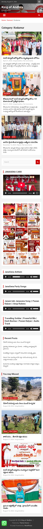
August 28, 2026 (8, 406)
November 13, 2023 (9, 145)
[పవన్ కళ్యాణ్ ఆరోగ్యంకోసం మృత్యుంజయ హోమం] (21, 43)
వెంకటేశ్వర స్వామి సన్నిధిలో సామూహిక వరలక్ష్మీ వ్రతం (19, 353)
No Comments (28, 61)
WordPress (28, 526)
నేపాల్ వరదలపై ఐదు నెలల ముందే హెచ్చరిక (16, 342)
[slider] (19, 276)
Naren (19, 145)
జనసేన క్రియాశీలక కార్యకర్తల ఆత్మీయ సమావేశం (20, 142)
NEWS (13, 137)
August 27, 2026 (8, 439)
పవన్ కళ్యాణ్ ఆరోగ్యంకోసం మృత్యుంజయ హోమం (21, 58)
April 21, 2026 (7, 61)
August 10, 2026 (8, 511)
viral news (13, 398)
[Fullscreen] (37, 193)
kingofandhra (17, 61)
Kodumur (7, 53)
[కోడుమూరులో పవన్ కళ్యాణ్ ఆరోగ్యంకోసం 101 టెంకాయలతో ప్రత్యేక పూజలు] (21, 84)
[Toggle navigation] (4, 15)
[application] (21, 185)
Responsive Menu (39, 2)
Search (38, 162)
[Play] (6, 193)
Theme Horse (24, 523)
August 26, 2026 (8, 475)
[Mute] (34, 193)
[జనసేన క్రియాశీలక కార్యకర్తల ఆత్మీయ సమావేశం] (21, 128)
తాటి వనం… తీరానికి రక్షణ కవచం (15, 437)
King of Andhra (12, 7)
